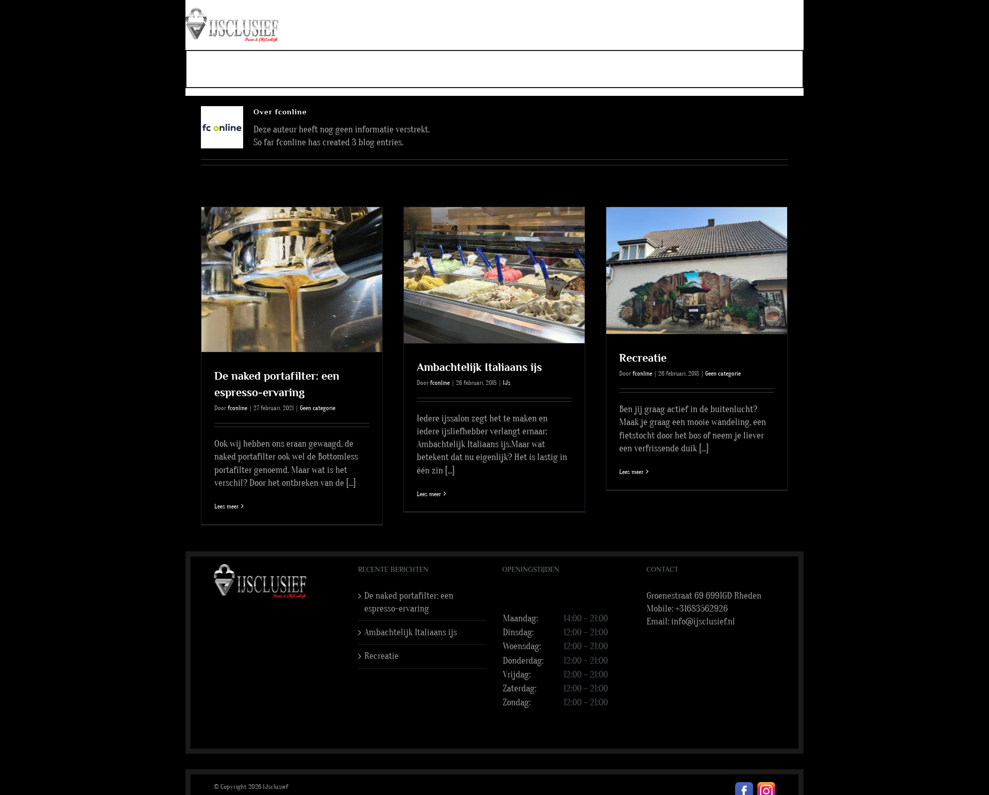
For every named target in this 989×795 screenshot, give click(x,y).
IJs (506, 382)
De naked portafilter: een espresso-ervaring (408, 602)
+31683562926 (701, 608)
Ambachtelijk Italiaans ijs (479, 367)
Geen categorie (317, 408)
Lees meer (226, 506)
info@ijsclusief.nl (703, 621)
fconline (237, 408)
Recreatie (643, 357)
